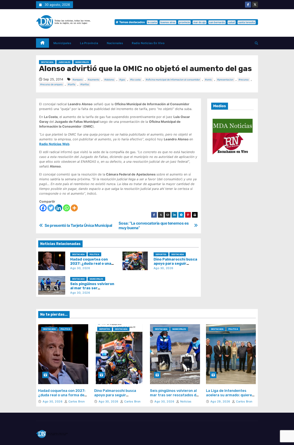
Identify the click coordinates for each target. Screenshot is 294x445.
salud (231, 22)
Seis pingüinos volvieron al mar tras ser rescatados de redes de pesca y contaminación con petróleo (175, 397)
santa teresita (246, 22)
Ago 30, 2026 (80, 268)
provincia (184, 22)
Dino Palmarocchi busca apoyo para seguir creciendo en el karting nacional (115, 397)
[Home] (42, 43)
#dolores (109, 79)
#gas (122, 79)
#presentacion (225, 79)
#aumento (93, 79)
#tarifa (71, 84)
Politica (94, 254)
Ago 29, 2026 (220, 401)
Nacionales (115, 43)
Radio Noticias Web (54, 144)
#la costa (135, 79)
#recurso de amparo (51, 84)
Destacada (47, 62)
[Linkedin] (58, 207)
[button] (256, 43)
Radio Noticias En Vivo (148, 43)
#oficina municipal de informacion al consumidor (173, 79)
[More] (74, 207)
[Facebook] (43, 207)
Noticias (185, 401)
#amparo (78, 79)
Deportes (161, 254)
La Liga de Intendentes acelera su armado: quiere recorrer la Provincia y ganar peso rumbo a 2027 (229, 397)
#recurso (244, 79)
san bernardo (217, 22)
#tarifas (84, 84)
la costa (152, 22)
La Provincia (89, 43)
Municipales (62, 43)
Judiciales (64, 62)
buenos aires (167, 22)
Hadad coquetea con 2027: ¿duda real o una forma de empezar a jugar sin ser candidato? (61, 397)
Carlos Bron (76, 401)
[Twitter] (50, 207)
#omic (208, 79)
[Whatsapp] (66, 207)
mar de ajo (199, 22)
